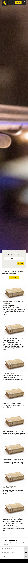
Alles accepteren (14, 561)
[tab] (26, 549)
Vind (21, 263)
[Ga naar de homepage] (4, 3)
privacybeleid (5, 544)
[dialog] (14, 550)
